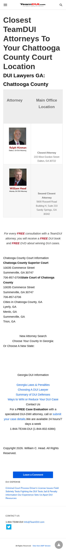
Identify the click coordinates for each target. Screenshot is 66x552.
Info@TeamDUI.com (34, 522)
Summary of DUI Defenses (33, 394)
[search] (61, 5)
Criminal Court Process (17, 488)
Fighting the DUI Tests (32, 491)
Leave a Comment (33, 474)
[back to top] (59, 545)
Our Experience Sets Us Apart (33, 494)
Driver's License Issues (41, 488)
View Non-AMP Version (41, 546)
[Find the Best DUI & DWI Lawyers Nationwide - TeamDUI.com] (33, 5)
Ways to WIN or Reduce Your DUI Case (33, 399)
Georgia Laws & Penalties (33, 384)
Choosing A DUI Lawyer (33, 389)
